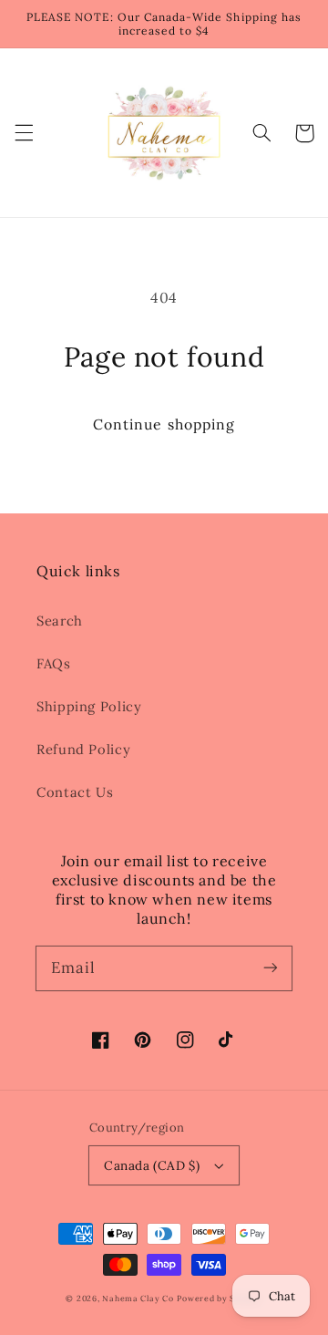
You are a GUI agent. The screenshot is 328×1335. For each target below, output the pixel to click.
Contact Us (74, 792)
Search (59, 620)
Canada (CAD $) (152, 1165)
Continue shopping (164, 424)
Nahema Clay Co (137, 1298)
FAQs (53, 663)
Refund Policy (83, 749)
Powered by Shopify (219, 1298)
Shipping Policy (88, 706)
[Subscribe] (271, 967)
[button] (24, 133)
